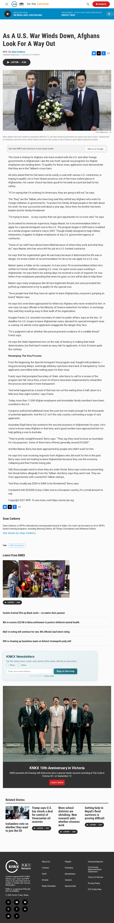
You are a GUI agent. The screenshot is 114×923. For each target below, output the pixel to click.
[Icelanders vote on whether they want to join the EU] (17, 812)
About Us (46, 862)
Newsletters (70, 874)
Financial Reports (95, 862)
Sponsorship (70, 886)
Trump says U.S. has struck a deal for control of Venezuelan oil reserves (42, 814)
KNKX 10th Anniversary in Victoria (57, 768)
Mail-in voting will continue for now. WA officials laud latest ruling (36, 631)
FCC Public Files (94, 889)
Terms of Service (95, 877)
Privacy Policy (49, 676)
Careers (68, 880)
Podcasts (69, 868)
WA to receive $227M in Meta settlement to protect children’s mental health (41, 622)
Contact (45, 868)
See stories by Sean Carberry (19, 533)
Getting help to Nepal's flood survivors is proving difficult (94, 813)
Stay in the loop (65, 671)
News (23, 665)
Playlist (68, 862)
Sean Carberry (18, 51)
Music (12, 665)
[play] (7, 14)
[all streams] (110, 13)
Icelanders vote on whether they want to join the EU (17, 827)
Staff (44, 874)
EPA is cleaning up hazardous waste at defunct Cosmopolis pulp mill (37, 641)
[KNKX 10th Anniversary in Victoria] (57, 724)
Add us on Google (95, 149)
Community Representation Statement (95, 869)
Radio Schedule (49, 886)
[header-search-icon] (88, 4)
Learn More (57, 782)
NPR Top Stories (17, 545)
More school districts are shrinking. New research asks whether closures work (69, 816)
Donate (102, 4)
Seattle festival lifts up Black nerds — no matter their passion (34, 612)
